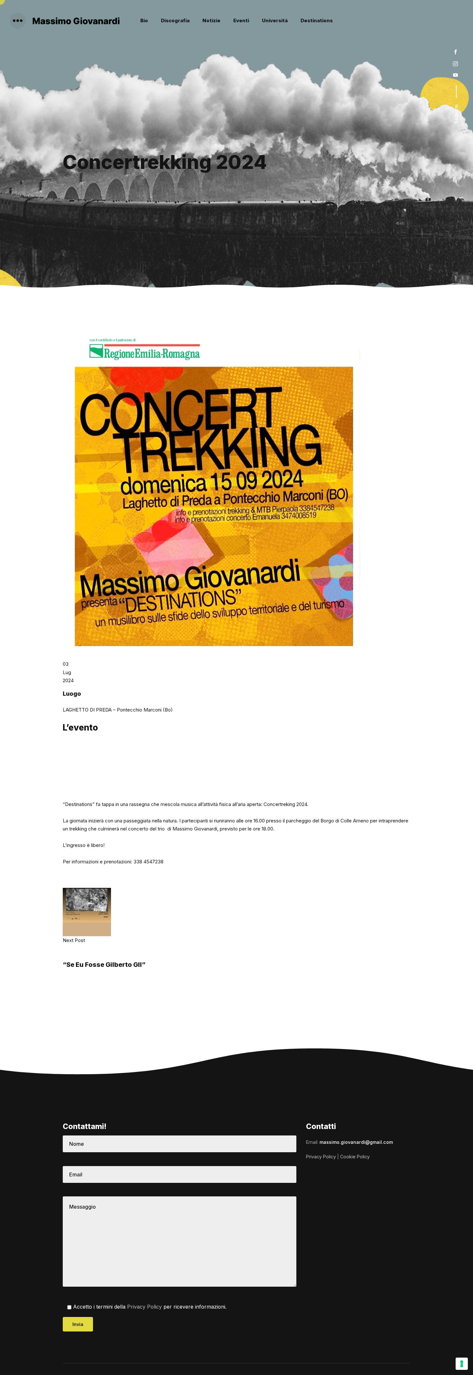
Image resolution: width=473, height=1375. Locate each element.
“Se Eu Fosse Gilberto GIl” (104, 964)
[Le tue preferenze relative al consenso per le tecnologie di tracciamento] (462, 1364)
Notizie (211, 20)
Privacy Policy (144, 1307)
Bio (144, 20)
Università (275, 20)
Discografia (175, 20)
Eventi (241, 20)
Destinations (317, 20)
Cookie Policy (355, 1156)
